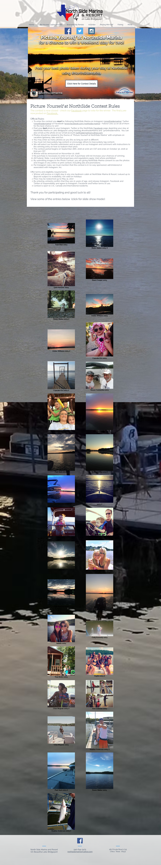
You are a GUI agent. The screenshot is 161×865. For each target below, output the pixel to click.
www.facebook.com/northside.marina (82, 123)
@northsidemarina (112, 121)
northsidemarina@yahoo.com (89, 133)
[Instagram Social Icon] (91, 31)
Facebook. (52, 113)
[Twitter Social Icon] (79, 31)
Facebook (76, 110)
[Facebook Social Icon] (68, 31)
